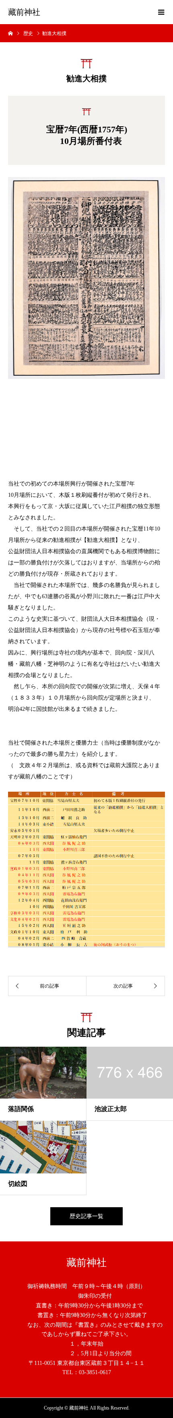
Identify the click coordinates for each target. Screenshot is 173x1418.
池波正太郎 (111, 1108)
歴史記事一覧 (86, 1216)
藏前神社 (24, 12)
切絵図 (17, 1183)
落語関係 (21, 1108)
